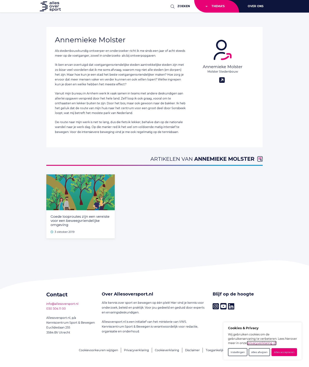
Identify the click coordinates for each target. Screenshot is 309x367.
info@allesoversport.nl (62, 304)
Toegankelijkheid (218, 350)
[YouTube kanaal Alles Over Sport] (223, 306)
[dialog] (262, 341)
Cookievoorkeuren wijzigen (98, 350)
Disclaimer (192, 350)
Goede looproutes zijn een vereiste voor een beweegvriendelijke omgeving (80, 220)
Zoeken (183, 6)
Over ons (256, 6)
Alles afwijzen (259, 352)
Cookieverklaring (167, 350)
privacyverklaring (259, 343)
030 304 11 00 (56, 308)
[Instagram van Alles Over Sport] (216, 306)
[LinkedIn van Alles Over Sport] (231, 306)
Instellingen (237, 352)
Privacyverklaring (136, 350)
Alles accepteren (284, 352)
